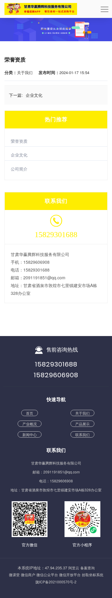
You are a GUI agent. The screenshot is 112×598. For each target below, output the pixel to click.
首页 (29, 412)
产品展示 (82, 423)
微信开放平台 (70, 574)
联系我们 (82, 434)
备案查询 (87, 567)
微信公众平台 (47, 574)
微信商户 (28, 574)
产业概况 (29, 423)
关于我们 (82, 412)
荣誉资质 (19, 141)
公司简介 (19, 169)
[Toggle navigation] (104, 11)
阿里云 (73, 567)
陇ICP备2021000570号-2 (56, 581)
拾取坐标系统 (92, 574)
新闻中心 (29, 434)
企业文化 (19, 155)
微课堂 (14, 574)
